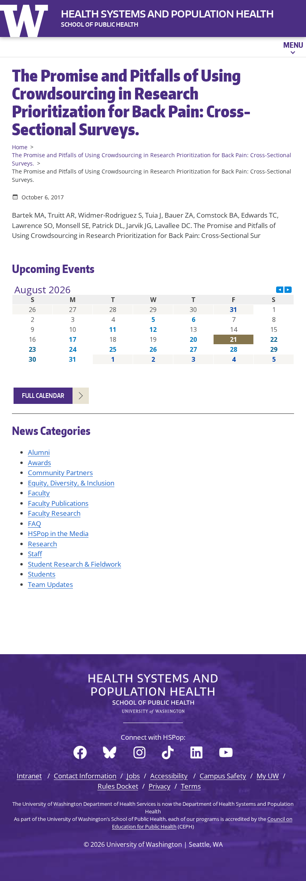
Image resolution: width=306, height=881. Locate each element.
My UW (268, 775)
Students (41, 574)
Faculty (39, 492)
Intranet (29, 775)
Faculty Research (54, 513)
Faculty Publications (58, 503)
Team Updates (50, 584)
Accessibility (169, 775)
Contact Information (85, 775)
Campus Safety (223, 775)
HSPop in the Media (58, 533)
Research (42, 543)
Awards (39, 462)
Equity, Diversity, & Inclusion (71, 482)
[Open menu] (293, 47)
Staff (35, 553)
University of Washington (26, 19)
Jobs (133, 775)
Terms (191, 786)
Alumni (39, 452)
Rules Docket (118, 786)
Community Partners (60, 472)
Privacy (160, 786)
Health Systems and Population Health (167, 14)
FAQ (34, 523)
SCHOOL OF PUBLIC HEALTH (99, 24)
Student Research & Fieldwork (74, 564)
